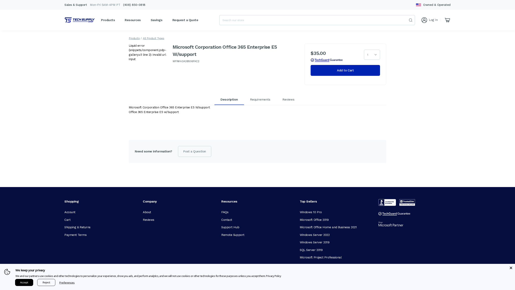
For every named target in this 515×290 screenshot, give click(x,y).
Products (134, 38)
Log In (433, 20)
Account (69, 212)
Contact (226, 220)
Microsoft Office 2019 (314, 220)
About (147, 212)
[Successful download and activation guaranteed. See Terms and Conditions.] (327, 60)
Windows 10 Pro (311, 212)
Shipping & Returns (77, 227)
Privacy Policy (273, 276)
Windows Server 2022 (315, 235)
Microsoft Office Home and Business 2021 (328, 227)
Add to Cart (345, 70)
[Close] (511, 268)
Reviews (288, 99)
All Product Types (153, 38)
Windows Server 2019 (314, 242)
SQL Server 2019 (311, 250)
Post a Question (194, 151)
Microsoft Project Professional (321, 257)
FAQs (224, 212)
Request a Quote (185, 20)
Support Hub (230, 227)
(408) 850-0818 (134, 5)
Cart (67, 220)
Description (229, 99)
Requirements (260, 99)
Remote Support (232, 235)
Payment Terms (75, 235)
